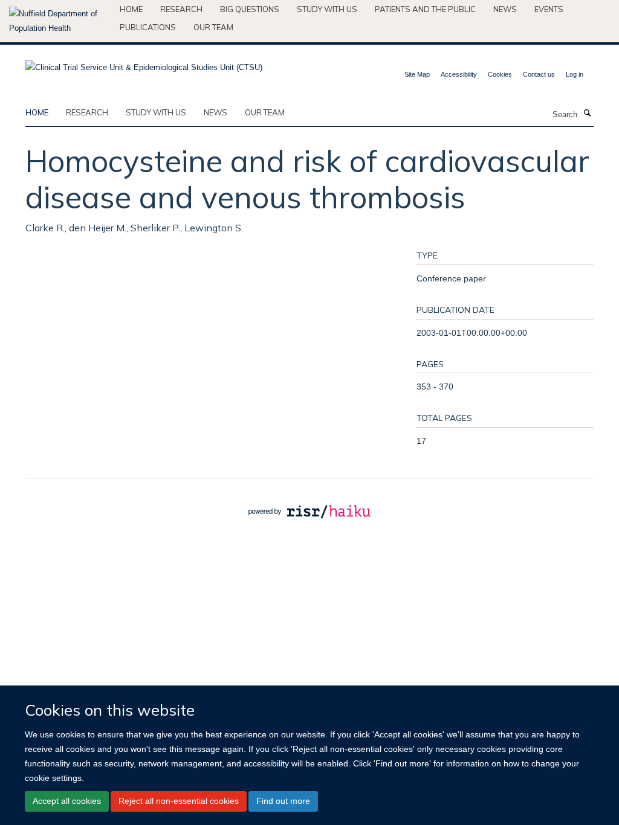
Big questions (249, 9)
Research (181, 9)
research (87, 112)
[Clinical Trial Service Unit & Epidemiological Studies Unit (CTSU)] (143, 63)
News (505, 9)
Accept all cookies (67, 801)
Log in (574, 74)
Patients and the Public (425, 9)
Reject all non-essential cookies (178, 801)
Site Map (417, 74)
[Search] (587, 113)
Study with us (327, 9)
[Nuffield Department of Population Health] (60, 21)
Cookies (500, 74)
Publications (148, 27)
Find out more (283, 801)
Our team (213, 27)
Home (131, 9)
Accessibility (459, 74)
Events (548, 9)
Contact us (539, 74)
